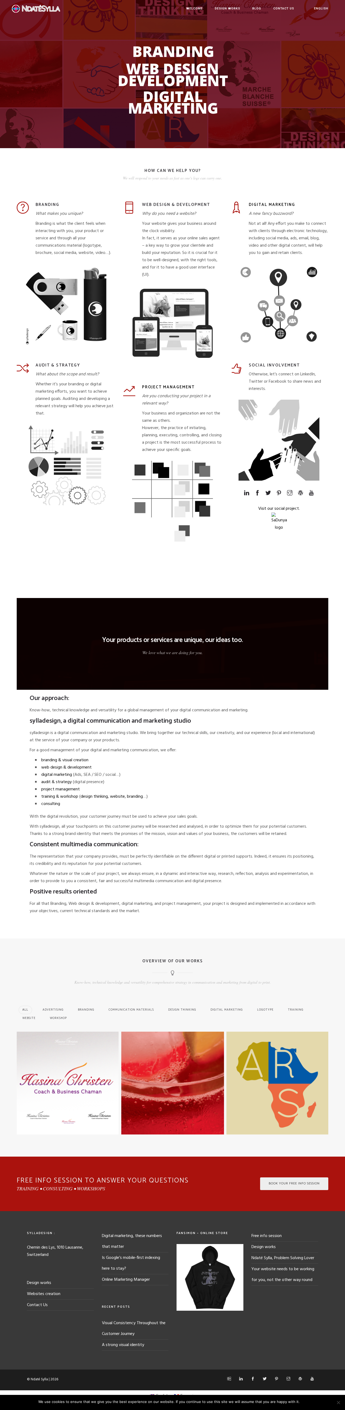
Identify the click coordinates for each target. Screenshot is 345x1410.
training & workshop (59, 796)
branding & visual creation (64, 760)
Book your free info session (294, 1183)
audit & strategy (56, 782)
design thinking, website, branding (112, 796)
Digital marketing (272, 204)
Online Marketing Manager (126, 1279)
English (321, 8)
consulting (50, 803)
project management (60, 789)
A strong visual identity (123, 1344)
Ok (304, 1401)
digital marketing (56, 774)
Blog (256, 8)
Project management (168, 387)
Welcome (194, 8)
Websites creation (43, 1293)
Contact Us (283, 8)
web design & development (66, 767)
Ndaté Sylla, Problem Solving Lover (282, 1258)
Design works (227, 8)
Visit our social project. (279, 508)
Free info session (266, 1235)
